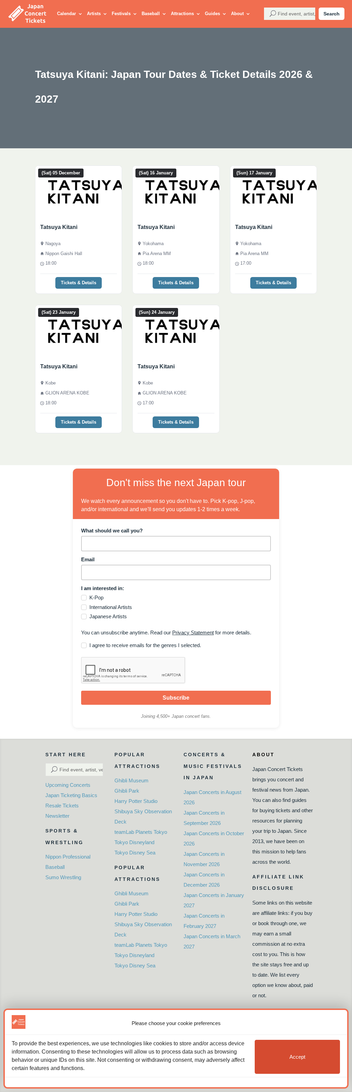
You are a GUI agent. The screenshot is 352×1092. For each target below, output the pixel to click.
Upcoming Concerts (67, 785)
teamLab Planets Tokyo (140, 832)
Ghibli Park (126, 791)
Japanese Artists (108, 616)
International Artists (110, 607)
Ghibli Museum (131, 780)
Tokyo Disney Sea (134, 852)
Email (88, 559)
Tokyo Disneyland (134, 842)
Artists (94, 13)
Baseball (151, 13)
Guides (212, 13)
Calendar (66, 13)
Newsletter (57, 816)
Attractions (182, 13)
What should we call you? (112, 530)
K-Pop (96, 597)
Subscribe (176, 698)
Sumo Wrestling (63, 877)
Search (331, 13)
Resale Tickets (62, 805)
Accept (297, 1057)
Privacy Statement (193, 632)
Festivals (121, 13)
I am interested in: (102, 588)
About (237, 13)
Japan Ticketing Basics (71, 795)
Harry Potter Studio (135, 801)
